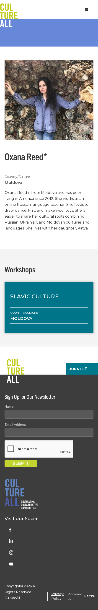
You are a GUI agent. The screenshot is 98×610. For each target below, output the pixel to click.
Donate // (77, 369)
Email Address (16, 424)
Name (9, 406)
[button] (86, 9)
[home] (9, 9)
